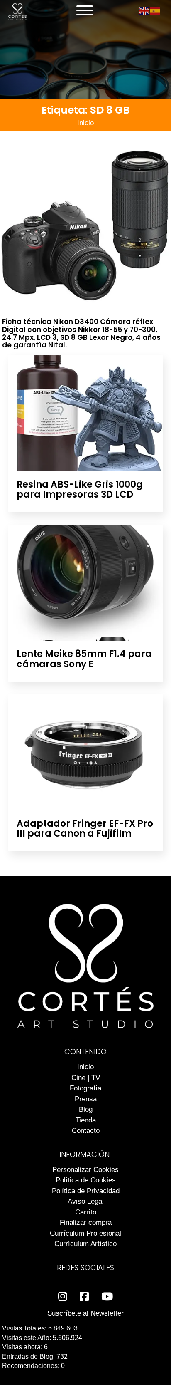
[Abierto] (84, 10)
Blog (86, 1109)
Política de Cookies (86, 1180)
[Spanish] (155, 10)
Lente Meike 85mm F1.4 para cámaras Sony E (84, 658)
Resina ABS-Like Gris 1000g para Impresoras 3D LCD (80, 489)
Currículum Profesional (85, 1233)
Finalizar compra (86, 1222)
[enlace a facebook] (84, 1296)
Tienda (86, 1120)
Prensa (86, 1099)
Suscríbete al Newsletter (85, 1313)
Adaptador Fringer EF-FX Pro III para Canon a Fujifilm (85, 828)
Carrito (85, 1212)
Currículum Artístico (85, 1244)
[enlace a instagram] (62, 1296)
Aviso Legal (86, 1201)
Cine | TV (85, 1078)
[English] (144, 10)
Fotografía (85, 1088)
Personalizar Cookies (85, 1170)
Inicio (85, 123)
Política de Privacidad (86, 1191)
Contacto (86, 1131)
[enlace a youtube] (107, 1296)
